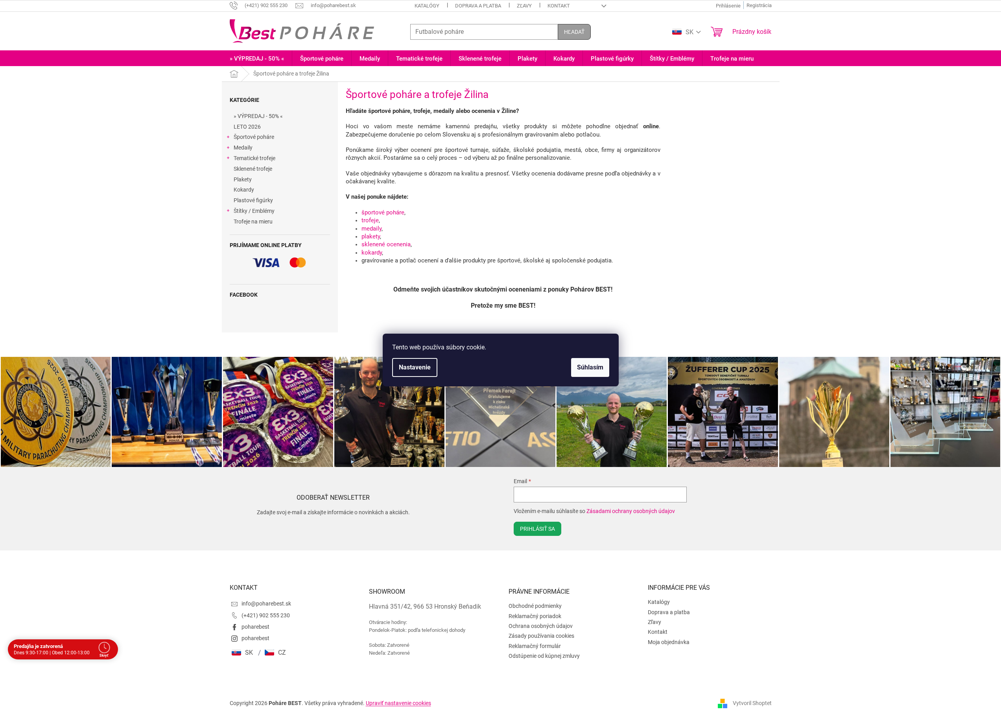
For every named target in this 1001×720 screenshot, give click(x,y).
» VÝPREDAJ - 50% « (258, 116)
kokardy (371, 252)
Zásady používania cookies (541, 636)
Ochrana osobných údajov (541, 626)
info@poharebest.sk (266, 603)
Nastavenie (415, 367)
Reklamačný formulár (535, 646)
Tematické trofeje (254, 158)
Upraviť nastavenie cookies (398, 703)
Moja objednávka (668, 642)
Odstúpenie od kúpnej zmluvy (544, 656)
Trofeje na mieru (253, 221)
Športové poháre (254, 137)
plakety (370, 236)
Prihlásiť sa (537, 529)
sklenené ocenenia (386, 244)
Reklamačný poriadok (535, 616)
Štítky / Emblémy (254, 211)
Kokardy (244, 189)
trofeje (370, 220)
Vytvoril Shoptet (752, 703)
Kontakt (559, 6)
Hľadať (574, 32)
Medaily (243, 147)
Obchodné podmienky (535, 606)
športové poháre (382, 212)
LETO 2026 (247, 127)
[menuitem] (257, 58)
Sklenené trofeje (253, 169)
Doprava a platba (478, 6)
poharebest (255, 627)
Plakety (243, 179)
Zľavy (524, 6)
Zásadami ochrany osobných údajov (630, 511)
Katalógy (427, 6)
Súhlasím (590, 367)
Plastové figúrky (253, 200)
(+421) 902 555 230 (265, 615)
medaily (371, 228)
